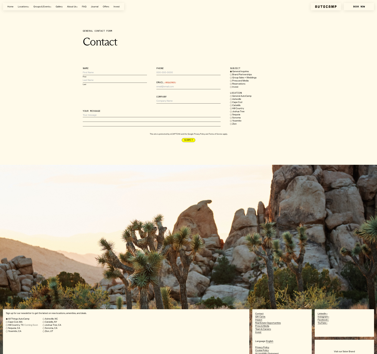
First (84, 77)
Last (84, 84)
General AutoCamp (242, 96)
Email (166, 82)
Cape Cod (237, 102)
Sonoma (236, 117)
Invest (117, 6)
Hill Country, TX (23, 325)
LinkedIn (322, 313)
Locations (23, 6)
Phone (160, 68)
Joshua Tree (238, 111)
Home (10, 6)
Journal (94, 6)
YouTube (322, 323)
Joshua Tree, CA (53, 325)
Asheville (236, 99)
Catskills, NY (51, 322)
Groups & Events (41, 6)
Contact (259, 313)
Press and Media (240, 80)
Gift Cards (260, 316)
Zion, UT (49, 331)
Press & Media (262, 326)
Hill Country (238, 108)
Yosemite (236, 120)
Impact (258, 320)
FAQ (84, 6)
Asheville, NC (51, 318)
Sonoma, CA (51, 328)
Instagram (323, 316)
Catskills (236, 105)
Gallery (59, 6)
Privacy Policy (199, 134)
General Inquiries (240, 71)
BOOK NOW (359, 6)
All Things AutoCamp (18, 318)
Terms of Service (216, 134)
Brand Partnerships (242, 74)
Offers (106, 6)
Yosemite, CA (14, 331)
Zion (234, 124)
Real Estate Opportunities (268, 323)
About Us (71, 6)
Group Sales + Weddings (244, 77)
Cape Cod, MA (15, 322)
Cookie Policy (262, 350)
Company (161, 96)
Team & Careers (263, 329)
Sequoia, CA (14, 328)
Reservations (238, 83)
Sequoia (236, 114)
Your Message (91, 111)
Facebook (323, 320)
